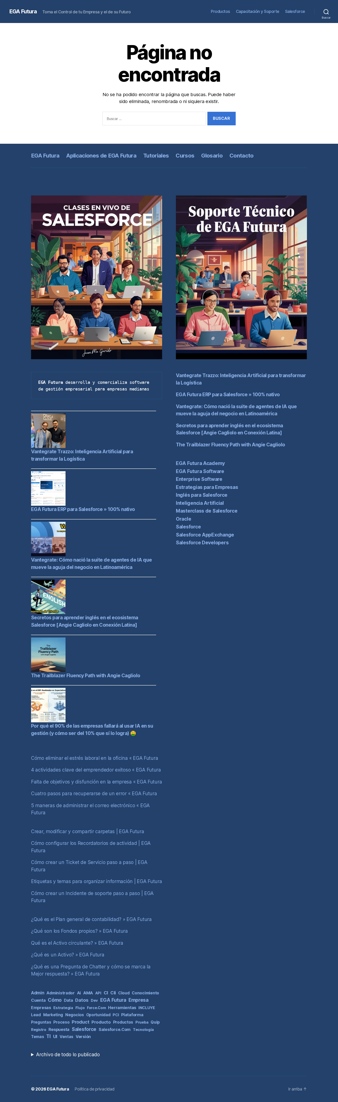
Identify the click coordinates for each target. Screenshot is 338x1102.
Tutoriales (156, 155)
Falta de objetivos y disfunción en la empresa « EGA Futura (96, 782)
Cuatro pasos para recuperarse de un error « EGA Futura (94, 793)
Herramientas (122, 1007)
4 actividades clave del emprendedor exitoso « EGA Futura (96, 770)
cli (113, 993)
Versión (83, 1036)
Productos (220, 11)
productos (123, 1022)
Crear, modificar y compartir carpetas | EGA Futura (87, 831)
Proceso (61, 1022)
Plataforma (132, 1014)
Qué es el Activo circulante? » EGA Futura (77, 943)
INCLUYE (146, 1007)
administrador (60, 992)
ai (79, 992)
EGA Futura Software (200, 471)
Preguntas (41, 1022)
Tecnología (143, 1029)
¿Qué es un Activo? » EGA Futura (67, 955)
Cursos (185, 155)
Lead (36, 1014)
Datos (82, 1000)
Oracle (183, 519)
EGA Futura (23, 11)
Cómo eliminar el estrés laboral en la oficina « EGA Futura (94, 758)
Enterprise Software (199, 479)
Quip (155, 1022)
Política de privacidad (94, 1089)
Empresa (139, 1000)
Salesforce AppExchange (205, 535)
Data (68, 1000)
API (98, 993)
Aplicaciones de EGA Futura (101, 155)
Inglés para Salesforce (201, 495)
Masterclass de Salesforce (206, 511)
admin (37, 993)
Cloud (124, 992)
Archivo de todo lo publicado (68, 1054)
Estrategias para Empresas (207, 487)
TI (48, 1036)
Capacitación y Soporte (257, 11)
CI (106, 993)
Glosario (212, 155)
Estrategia (63, 1007)
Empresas (41, 1007)
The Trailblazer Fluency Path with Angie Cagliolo (85, 675)
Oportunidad (98, 1015)
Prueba (141, 1022)
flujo (80, 1007)
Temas (37, 1036)
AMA (88, 992)
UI (55, 1036)
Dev (94, 1000)
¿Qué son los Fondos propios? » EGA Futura (79, 931)
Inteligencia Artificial (200, 503)
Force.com (96, 1007)
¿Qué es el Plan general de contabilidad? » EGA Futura (91, 919)
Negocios (74, 1014)
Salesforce (295, 11)
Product (80, 1022)
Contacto (241, 155)
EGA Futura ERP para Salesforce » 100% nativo (83, 509)
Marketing (53, 1014)
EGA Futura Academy (200, 463)
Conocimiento (145, 992)
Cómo (55, 1000)
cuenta (38, 1000)
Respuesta (59, 1029)
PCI (116, 1015)
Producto (101, 1022)
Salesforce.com (115, 1029)
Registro (38, 1029)
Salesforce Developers (202, 542)
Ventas (66, 1036)
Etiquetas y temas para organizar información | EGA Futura (96, 881)
